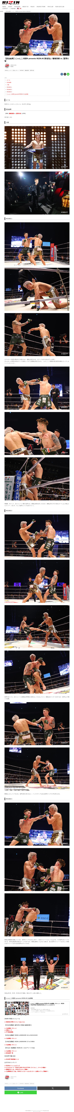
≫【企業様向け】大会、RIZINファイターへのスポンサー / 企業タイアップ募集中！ (27, 1071)
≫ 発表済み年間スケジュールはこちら (15, 1022)
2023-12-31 (13, 65)
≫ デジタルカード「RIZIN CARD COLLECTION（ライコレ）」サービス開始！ (25, 1067)
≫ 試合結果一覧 (9, 1053)
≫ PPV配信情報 (9, 1032)
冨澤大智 (18, 113)
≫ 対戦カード (8, 1030)
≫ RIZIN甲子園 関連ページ (12, 1059)
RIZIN (12, 66)
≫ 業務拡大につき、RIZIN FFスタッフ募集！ (17, 1069)
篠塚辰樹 (11, 113)
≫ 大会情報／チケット (11, 1028)
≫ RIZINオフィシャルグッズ (12, 1065)
